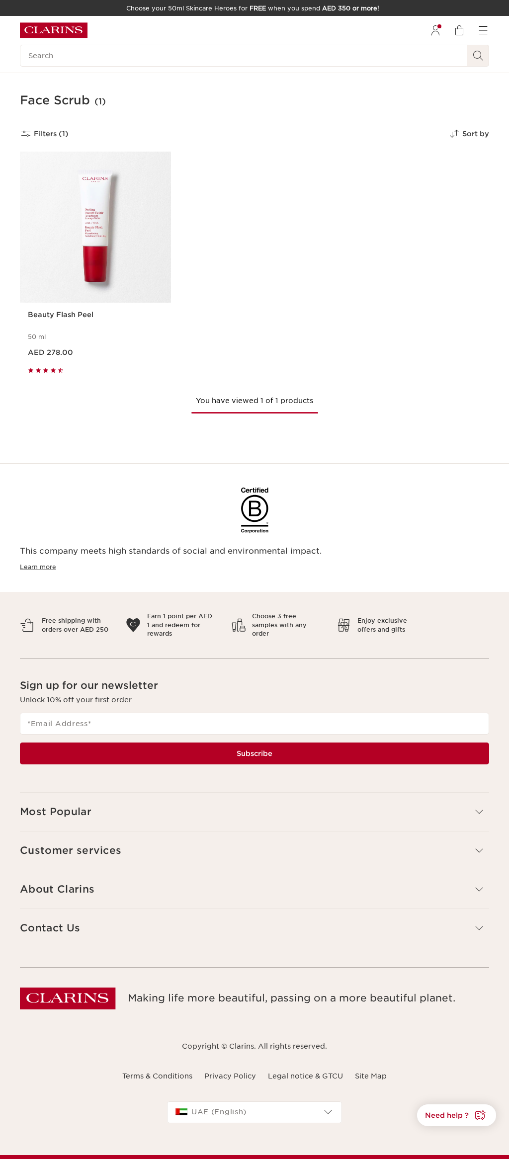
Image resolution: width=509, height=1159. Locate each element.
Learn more (38, 567)
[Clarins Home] (53, 30)
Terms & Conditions (157, 1068)
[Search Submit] (478, 56)
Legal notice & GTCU (305, 1068)
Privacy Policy (230, 1068)
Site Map (371, 1068)
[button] (456, 1115)
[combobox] (254, 1103)
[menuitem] (435, 30)
